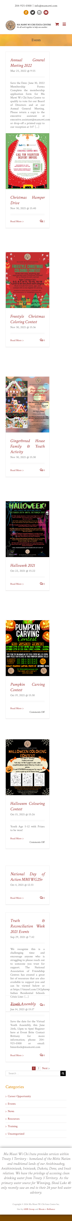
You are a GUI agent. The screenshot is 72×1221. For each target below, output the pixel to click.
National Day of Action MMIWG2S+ (27, 876)
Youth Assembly (23, 1004)
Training (13, 1126)
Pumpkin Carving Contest (27, 687)
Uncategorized (16, 1134)
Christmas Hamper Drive (27, 200)
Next (45, 1068)
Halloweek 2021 (22, 565)
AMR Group (29, 1209)
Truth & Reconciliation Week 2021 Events (27, 926)
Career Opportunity (19, 1096)
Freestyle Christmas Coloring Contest (27, 319)
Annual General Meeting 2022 (27, 62)
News (11, 1111)
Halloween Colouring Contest (27, 806)
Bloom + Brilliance (47, 1209)
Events (12, 1104)
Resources (14, 1119)
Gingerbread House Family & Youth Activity (27, 446)
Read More (16, 221)
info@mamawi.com (46, 6)
